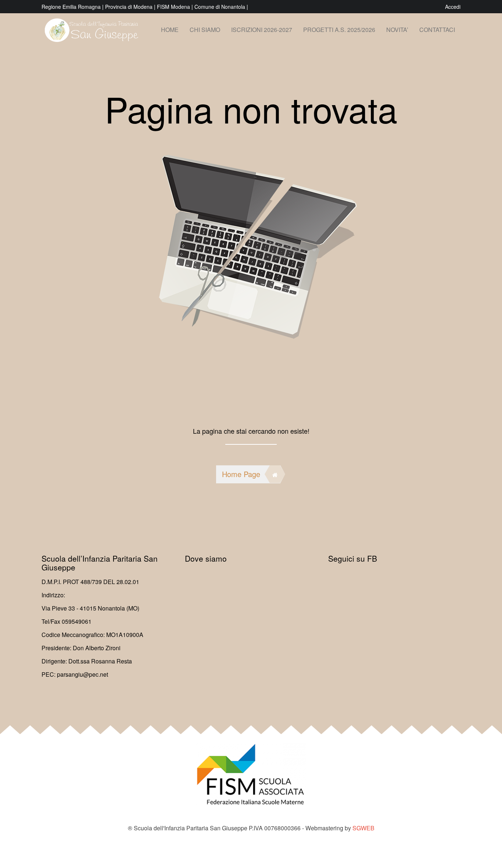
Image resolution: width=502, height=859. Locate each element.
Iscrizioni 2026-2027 (261, 29)
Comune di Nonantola (220, 6)
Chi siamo (205, 29)
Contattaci (437, 29)
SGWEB (363, 828)
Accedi (452, 6)
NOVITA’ (397, 29)
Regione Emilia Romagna (72, 6)
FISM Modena (174, 6)
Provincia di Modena (129, 6)
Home (170, 29)
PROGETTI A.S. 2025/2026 (339, 29)
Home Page (241, 474)
